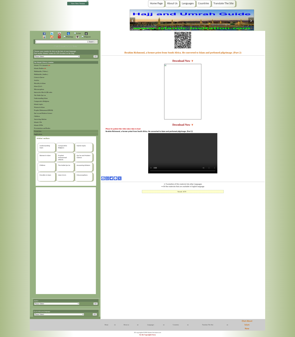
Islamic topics (38, 104)
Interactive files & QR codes (43, 92)
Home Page (156, 3)
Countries (203, 3)
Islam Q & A (38, 86)
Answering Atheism (40, 119)
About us (126, 325)
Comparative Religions (41, 101)
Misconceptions (39, 89)
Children (37, 116)
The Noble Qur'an (40, 95)
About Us (172, 3)
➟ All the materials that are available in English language (182, 187)
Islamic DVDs (38, 125)
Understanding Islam (41, 98)
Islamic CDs (38, 122)
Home (106, 325)
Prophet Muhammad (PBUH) (43, 110)
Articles (36, 80)
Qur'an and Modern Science (43, 113)
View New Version (78, 3)
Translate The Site (223, 3)
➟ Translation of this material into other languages (183, 184)
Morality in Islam (40, 83)
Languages (188, 3)
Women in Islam (39, 107)
